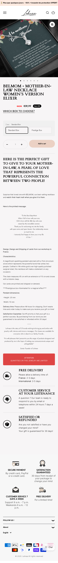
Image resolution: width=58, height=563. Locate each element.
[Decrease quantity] (8, 144)
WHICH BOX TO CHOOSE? (19, 111)
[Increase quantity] (23, 144)
